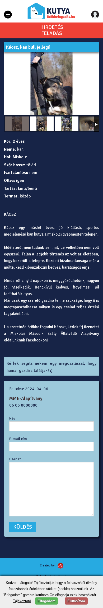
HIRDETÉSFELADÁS (51, 30)
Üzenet (15, 459)
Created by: (47, 566)
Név (12, 418)
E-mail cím (18, 438)
